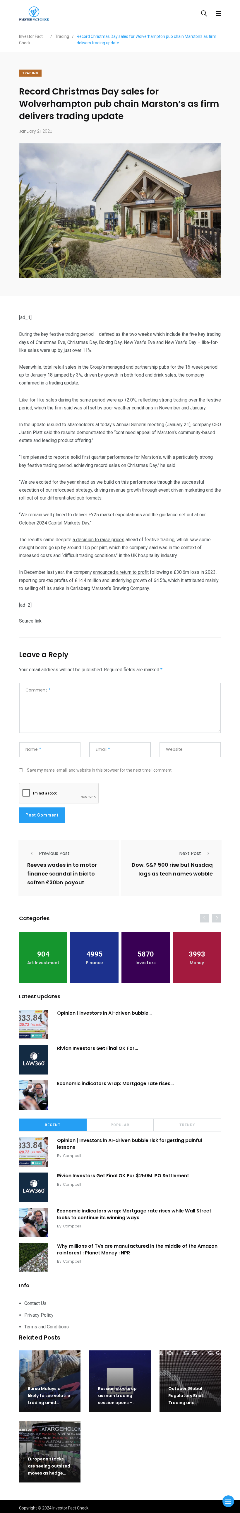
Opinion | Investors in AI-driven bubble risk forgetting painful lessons (129, 1143)
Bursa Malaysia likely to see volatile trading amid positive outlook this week (49, 1403)
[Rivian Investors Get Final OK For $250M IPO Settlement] (33, 1060)
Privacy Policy (39, 1315)
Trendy (187, 1125)
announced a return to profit (121, 572)
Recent (53, 1125)
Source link (30, 621)
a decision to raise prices (98, 539)
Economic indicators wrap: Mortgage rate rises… (115, 1083)
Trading (30, 73)
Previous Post (54, 853)
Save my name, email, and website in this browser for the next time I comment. (99, 770)
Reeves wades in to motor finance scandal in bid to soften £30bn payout (62, 873)
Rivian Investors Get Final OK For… (97, 1048)
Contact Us (35, 1303)
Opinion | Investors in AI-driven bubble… (104, 1013)
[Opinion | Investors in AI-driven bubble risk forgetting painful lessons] (33, 1024)
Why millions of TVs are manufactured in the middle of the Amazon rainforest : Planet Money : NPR (137, 1249)
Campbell (72, 1155)
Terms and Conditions (46, 1327)
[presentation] (204, 918)
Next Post (190, 853)
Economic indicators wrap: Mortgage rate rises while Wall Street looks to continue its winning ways (134, 1214)
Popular (120, 1125)
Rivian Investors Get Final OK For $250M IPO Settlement (123, 1175)
